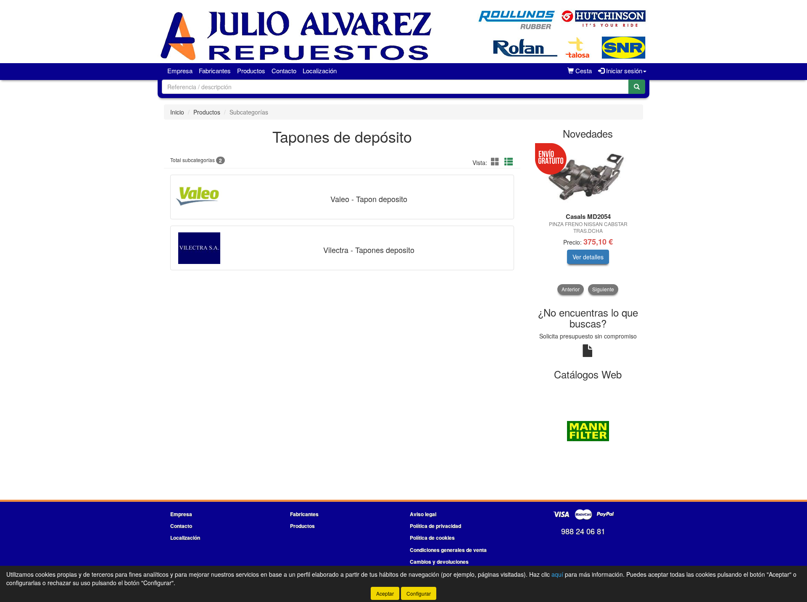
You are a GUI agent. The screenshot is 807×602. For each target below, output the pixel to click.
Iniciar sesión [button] (623, 70)
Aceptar (385, 593)
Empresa (180, 70)
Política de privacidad (435, 526)
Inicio (177, 112)
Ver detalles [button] (588, 257)
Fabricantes (215, 70)
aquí (557, 574)
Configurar (418, 593)
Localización (320, 70)
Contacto (284, 70)
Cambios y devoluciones (439, 561)
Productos (251, 70)
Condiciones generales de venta (448, 550)
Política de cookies (432, 537)
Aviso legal (423, 514)
